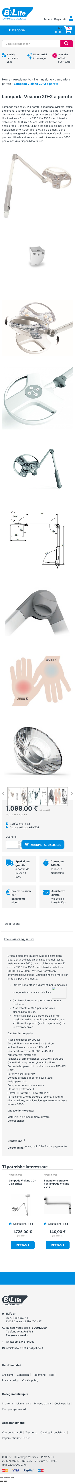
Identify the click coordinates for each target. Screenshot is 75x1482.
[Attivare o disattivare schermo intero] (5, 1477)
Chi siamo (7, 1374)
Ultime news (23, 1403)
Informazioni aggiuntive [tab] (19, 939)
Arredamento (22, 79)
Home (6, 79)
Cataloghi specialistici (53, 1432)
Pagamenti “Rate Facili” (15, 1438)
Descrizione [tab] (12, 923)
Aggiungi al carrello (45, 844)
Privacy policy (10, 1380)
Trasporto (31, 1432)
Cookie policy (30, 1380)
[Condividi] (8, 1477)
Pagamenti (39, 1374)
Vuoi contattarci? (12, 1432)
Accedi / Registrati (55, 19)
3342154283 (27, 1341)
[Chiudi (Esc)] (12, 1477)
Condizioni (23, 1374)
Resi (51, 1374)
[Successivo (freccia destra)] (5, 1481)
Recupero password (14, 1409)
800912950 (39, 1327)
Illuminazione (43, 79)
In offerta (7, 1403)
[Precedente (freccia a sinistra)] (1, 1481)
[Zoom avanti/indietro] (1, 1477)
